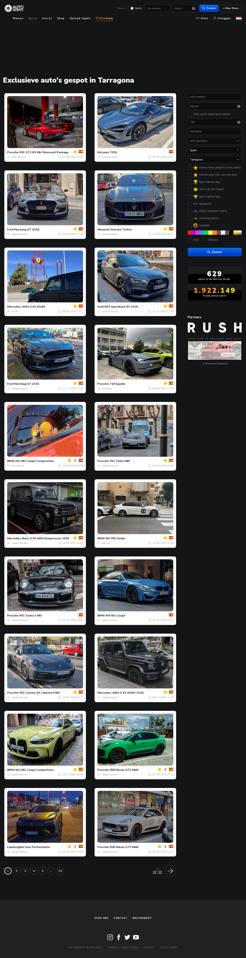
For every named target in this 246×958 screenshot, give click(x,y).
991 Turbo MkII (119, 461)
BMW (11, 461)
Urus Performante (37, 847)
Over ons (101, 918)
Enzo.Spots (18, 465)
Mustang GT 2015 (26, 384)
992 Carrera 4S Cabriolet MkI (39, 693)
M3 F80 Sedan (115, 538)
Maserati (103, 230)
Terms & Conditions (122, 947)
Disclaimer (168, 947)
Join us (47, 18)
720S (113, 152)
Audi (100, 307)
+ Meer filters (231, 8)
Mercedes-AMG (18, 307)
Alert (204, 18)
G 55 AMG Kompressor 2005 (49, 538)
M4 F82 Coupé (115, 616)
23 (60, 871)
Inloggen (224, 18)
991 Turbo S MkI (30, 616)
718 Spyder (117, 384)
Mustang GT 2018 (26, 230)
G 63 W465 (37, 307)
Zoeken (211, 8)
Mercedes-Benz (18, 538)
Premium (106, 18)
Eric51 (15, 311)
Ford (10, 230)
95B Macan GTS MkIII (123, 770)
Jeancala (107, 388)
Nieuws (121, 8)
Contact (120, 918)
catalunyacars (110, 157)
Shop (61, 18)
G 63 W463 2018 (132, 693)
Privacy (149, 947)
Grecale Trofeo (121, 230)
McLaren (103, 152)
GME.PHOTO (19, 157)
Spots (138, 8)
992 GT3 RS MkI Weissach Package (43, 152)
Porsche (13, 152)
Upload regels (80, 18)
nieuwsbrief (142, 918)
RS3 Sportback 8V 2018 (121, 307)
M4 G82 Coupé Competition (34, 461)
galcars (106, 543)
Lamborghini (15, 847)
